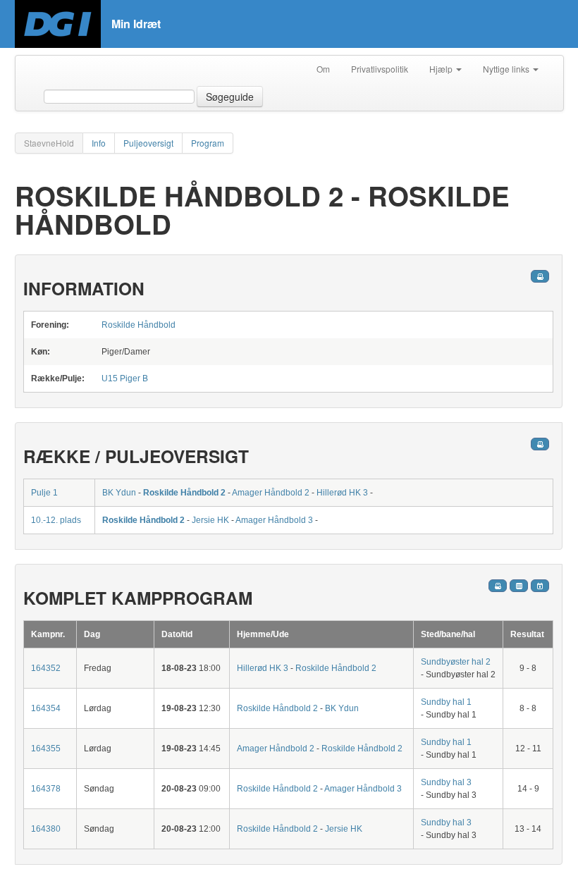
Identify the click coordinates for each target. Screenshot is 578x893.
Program (207, 143)
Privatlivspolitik (379, 69)
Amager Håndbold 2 (270, 493)
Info (99, 143)
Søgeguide (230, 97)
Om (323, 69)
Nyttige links (507, 69)
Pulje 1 (44, 493)
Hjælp (442, 69)
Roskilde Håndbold (139, 325)
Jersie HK (210, 520)
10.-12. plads (56, 520)
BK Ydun (119, 493)
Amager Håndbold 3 (274, 520)
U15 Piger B (125, 378)
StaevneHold (49, 143)
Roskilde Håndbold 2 (184, 493)
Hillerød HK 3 (342, 493)
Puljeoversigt (148, 143)
